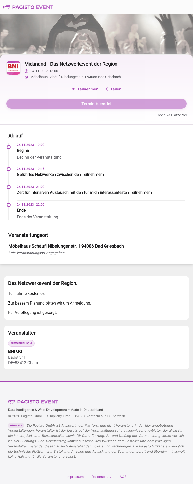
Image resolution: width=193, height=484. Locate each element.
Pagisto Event (28, 7)
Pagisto (33, 401)
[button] (186, 7)
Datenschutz (102, 477)
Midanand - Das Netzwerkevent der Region (70, 64)
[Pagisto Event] (28, 7)
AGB (123, 477)
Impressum (75, 477)
